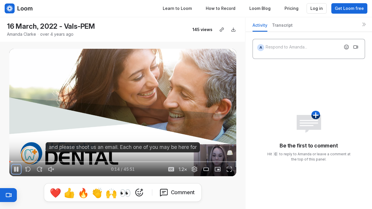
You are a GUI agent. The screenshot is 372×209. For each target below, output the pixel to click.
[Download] (233, 29)
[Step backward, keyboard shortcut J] (28, 169)
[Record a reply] (355, 47)
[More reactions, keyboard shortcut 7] (139, 192)
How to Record (220, 8)
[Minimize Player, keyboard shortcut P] (217, 169)
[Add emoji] (346, 47)
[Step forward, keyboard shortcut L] (39, 169)
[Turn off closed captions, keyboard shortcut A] (171, 169)
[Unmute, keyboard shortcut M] (51, 169)
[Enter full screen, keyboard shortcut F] (229, 169)
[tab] (260, 27)
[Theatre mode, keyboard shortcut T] (206, 169)
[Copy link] (221, 29)
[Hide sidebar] (363, 24)
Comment (183, 192)
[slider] (122, 161)
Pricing (291, 8)
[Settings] (194, 169)
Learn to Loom (177, 8)
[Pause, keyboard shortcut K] (16, 169)
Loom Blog (260, 8)
